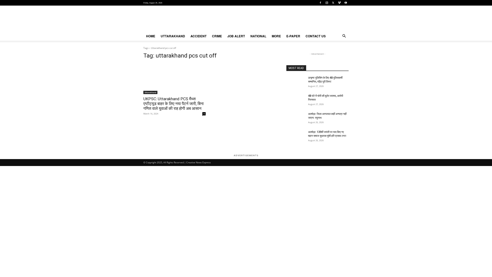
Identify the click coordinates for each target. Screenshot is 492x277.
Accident (198, 36)
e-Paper (293, 36)
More (276, 36)
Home (150, 36)
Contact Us (316, 36)
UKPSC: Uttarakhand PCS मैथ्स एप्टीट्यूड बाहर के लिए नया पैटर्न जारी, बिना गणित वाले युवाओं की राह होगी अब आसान (173, 104)
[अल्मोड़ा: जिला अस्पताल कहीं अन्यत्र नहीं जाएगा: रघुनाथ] (295, 118)
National (258, 36)
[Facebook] (320, 2)
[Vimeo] (339, 2)
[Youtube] (346, 2)
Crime (217, 36)
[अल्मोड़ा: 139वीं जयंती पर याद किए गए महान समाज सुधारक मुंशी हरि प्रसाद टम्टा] (295, 136)
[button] (344, 36)
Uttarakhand (173, 36)
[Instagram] (327, 2)
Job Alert (236, 36)
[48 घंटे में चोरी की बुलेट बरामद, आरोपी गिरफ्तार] (295, 100)
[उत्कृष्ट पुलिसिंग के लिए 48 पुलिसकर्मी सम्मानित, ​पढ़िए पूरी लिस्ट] (295, 82)
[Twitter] (333, 2)
